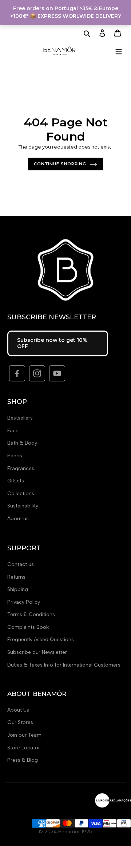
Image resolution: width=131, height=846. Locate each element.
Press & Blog (22, 760)
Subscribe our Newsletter (37, 652)
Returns (16, 577)
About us (18, 518)
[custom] (17, 373)
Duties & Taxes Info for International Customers (63, 665)
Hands (14, 456)
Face (13, 431)
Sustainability (22, 506)
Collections (20, 493)
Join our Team (24, 735)
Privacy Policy (23, 602)
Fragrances (20, 468)
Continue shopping (60, 163)
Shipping (17, 589)
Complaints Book (28, 627)
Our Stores (20, 722)
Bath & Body (22, 443)
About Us (18, 710)
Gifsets (15, 481)
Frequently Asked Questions (40, 639)
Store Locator (23, 748)
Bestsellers (20, 418)
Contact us (20, 564)
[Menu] (118, 50)
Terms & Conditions (31, 614)
